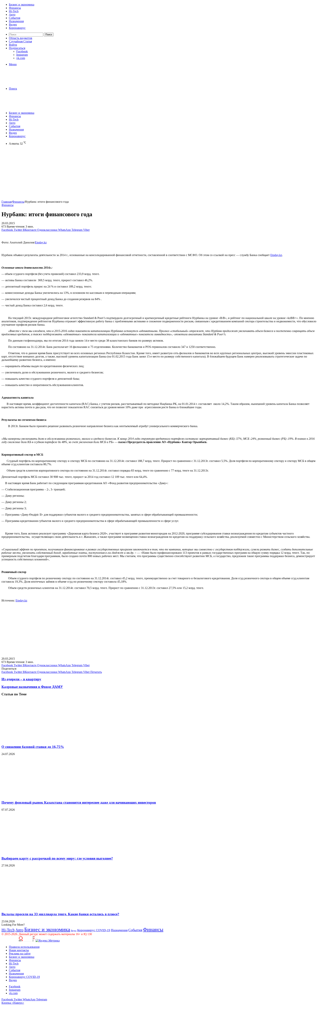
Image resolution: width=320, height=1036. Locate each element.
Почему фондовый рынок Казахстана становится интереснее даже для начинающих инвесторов (78, 802)
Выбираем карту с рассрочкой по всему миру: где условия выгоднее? (57, 858)
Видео (13, 24)
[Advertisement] (112, 174)
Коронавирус (17, 27)
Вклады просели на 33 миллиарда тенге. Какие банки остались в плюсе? (60, 914)
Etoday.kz (41, 242)
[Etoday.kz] (29, 82)
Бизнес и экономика (21, 4)
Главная (6, 201)
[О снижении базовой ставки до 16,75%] (37, 739)
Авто (12, 14)
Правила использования (24, 946)
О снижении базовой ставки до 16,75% (32, 747)
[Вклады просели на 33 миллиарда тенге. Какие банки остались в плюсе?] (37, 906)
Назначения (16, 21)
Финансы (15, 7)
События (14, 17)
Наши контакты (19, 950)
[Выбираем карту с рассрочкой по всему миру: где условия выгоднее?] (37, 851)
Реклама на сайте (20, 953)
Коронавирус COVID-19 (93, 930)
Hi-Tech (14, 11)
